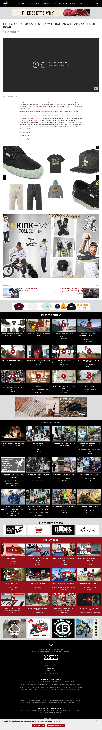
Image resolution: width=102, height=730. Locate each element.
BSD (35, 699)
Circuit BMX (29, 710)
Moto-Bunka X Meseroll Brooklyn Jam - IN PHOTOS (89, 475)
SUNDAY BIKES (38, 702)
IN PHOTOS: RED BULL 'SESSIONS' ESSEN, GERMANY (64, 444)
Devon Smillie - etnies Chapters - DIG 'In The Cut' (89, 334)
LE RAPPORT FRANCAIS (12, 608)
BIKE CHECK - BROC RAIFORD (63, 608)
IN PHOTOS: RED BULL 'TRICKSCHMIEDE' (38, 444)
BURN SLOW (40, 699)
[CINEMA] (63, 628)
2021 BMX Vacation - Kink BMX (13, 360)
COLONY (51, 699)
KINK (32, 700)
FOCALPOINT (72, 699)
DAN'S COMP (65, 699)
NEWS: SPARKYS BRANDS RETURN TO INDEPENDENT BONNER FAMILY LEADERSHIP (13, 476)
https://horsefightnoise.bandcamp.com (31, 139)
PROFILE (66, 700)
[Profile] (87, 628)
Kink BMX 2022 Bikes (63, 360)
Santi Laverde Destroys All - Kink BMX (89, 361)
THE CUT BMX (57, 699)
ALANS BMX (23, 699)
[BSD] (38, 628)
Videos (24, 3)
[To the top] (51, 645)
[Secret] (87, 530)
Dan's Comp (36, 710)
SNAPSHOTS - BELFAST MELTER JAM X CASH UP (63, 475)
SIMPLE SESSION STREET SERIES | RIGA (64, 559)
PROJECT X (81, 3)
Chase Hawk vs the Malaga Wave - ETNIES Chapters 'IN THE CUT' (64, 386)
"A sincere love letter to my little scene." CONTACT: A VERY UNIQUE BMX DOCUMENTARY (38, 508)
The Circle (73, 3)
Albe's (23, 710)
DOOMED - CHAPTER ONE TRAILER (38, 360)
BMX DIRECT (30, 699)
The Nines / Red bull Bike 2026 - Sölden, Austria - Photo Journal (38, 476)
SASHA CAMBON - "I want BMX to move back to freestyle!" (12, 444)
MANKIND (49, 700)
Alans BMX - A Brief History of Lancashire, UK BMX (71, 289)
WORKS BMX (71, 702)
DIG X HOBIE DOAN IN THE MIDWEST (38, 385)
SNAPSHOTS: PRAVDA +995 (89, 506)
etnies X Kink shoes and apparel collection (46, 106)
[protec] (14, 628)
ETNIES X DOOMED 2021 (13, 385)
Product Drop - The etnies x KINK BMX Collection (12, 334)
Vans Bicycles (58, 712)
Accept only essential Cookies (56, 725)
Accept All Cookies (39, 725)
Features (38, 3)
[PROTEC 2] (51, 12)
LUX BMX (43, 700)
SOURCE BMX (30, 702)
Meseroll (56, 710)
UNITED (61, 702)
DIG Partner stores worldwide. (70, 111)
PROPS (70, 700)
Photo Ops (45, 3)
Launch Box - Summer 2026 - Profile (38, 608)
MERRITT (54, 700)
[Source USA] (14, 530)
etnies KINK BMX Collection (31, 118)
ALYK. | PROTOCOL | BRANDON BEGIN (89, 608)
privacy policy (57, 721)
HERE (27, 111)
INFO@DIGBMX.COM (53, 673)
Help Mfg (58, 126)
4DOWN (77, 702)
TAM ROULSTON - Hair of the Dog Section (13, 584)
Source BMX (43, 712)
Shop (60, 3)
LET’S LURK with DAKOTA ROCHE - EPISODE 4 (89, 559)
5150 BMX (42, 710)
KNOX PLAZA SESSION (38, 583)
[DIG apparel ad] (51, 306)
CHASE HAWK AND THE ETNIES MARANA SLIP (89, 385)
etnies (26, 102)
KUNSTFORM (37, 700)
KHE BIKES (27, 700)
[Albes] (63, 530)
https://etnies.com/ (53, 115)
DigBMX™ (60, 649)
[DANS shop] (38, 530)
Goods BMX (49, 710)
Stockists (53, 3)
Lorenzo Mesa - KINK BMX (64, 334)
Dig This (30, 3)
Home (19, 3)
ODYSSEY (60, 700)
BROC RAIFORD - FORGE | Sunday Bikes (38, 559)
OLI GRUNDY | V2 (12, 558)
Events (65, 3)
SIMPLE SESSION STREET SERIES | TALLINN (64, 584)
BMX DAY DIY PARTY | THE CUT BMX (89, 584)
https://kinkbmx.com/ (66, 115)
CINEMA (46, 699)
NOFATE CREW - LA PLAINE (28, 288)
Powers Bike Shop (65, 710)
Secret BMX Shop (75, 710)
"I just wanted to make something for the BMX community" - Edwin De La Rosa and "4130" (12, 509)
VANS (65, 702)
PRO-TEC (75, 700)
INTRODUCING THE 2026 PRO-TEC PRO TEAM (64, 507)
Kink (41, 102)
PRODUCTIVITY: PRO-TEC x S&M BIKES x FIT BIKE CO (89, 444)
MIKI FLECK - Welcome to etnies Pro (38, 334)
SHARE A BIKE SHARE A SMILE (50, 702)
